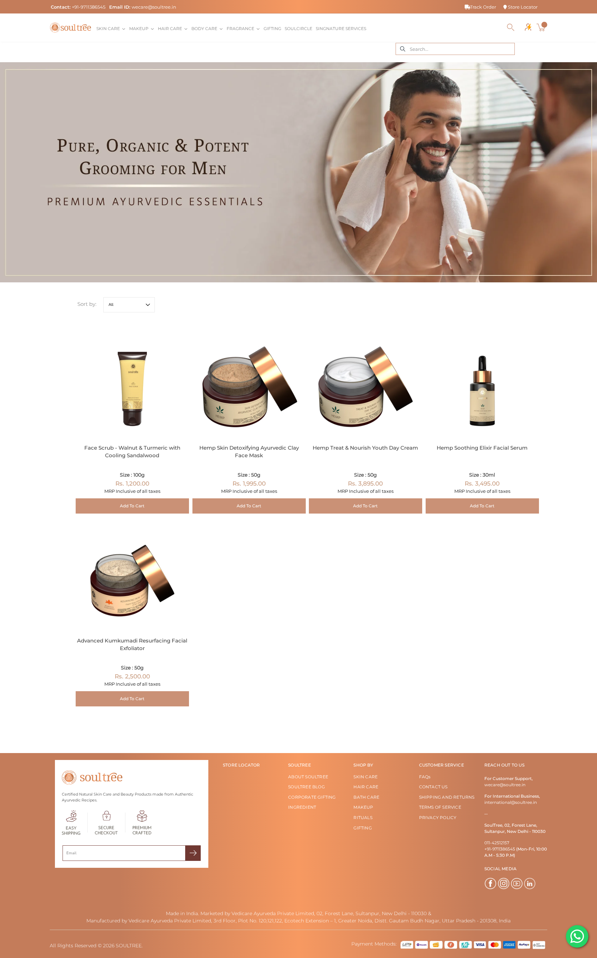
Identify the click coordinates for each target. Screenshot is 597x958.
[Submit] (193, 853)
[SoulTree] (70, 27)
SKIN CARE (365, 776)
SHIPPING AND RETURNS (447, 797)
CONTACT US (433, 786)
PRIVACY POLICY (438, 817)
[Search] (510, 27)
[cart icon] (541, 27)
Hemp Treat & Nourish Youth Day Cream (365, 447)
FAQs (425, 776)
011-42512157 (496, 842)
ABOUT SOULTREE (308, 776)
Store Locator (522, 7)
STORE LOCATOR (241, 765)
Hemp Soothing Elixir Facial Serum (482, 447)
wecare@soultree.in (154, 7)
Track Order (483, 7)
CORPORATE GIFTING (311, 797)
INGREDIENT (302, 807)
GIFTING (362, 827)
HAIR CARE (365, 786)
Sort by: (86, 304)
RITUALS (362, 817)
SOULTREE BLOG (306, 786)
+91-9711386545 (88, 7)
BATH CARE (366, 797)
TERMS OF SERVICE (440, 807)
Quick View (132, 380)
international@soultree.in (510, 802)
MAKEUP (363, 807)
